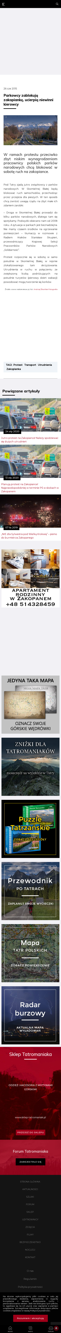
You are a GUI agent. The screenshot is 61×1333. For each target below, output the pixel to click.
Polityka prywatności (30, 1287)
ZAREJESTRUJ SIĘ (30, 1162)
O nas (30, 1271)
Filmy (30, 1234)
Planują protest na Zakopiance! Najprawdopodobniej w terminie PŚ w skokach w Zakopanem (30, 488)
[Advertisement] (30, 41)
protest (18, 365)
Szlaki (30, 1197)
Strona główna (30, 1181)
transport (30, 365)
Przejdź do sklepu (30, 1132)
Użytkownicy (30, 1219)
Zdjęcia (30, 1227)
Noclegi (30, 1249)
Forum (30, 1204)
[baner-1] (30, 606)
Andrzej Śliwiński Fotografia (45, 289)
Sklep (30, 1212)
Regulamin (30, 1279)
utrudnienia (45, 365)
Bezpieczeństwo (30, 1242)
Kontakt (30, 1257)
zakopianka (14, 369)
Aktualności (30, 1189)
